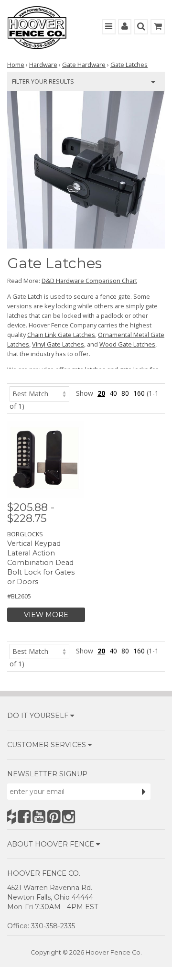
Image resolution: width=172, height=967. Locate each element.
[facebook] (24, 816)
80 (125, 393)
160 (139, 393)
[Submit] (143, 791)
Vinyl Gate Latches (58, 344)
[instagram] (68, 816)
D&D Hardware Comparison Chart (89, 280)
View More (46, 614)
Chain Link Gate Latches (61, 334)
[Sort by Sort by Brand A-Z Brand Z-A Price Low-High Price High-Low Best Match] (39, 393)
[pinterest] (53, 816)
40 (113, 393)
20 (101, 393)
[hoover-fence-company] (11, 816)
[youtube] (38, 816)
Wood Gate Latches (127, 344)
